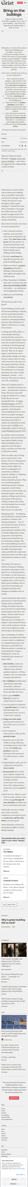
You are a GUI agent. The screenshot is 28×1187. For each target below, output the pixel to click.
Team (2, 1131)
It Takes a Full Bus (8, 1057)
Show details (19, 1174)
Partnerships (4, 1137)
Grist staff (3, 134)
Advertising (4, 1156)
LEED (16, 425)
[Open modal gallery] (14, 178)
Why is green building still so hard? (13, 921)
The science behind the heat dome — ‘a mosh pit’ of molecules (12, 976)
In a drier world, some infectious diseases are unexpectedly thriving (10, 1047)
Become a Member (6, 1154)
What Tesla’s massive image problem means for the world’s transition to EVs (13, 1001)
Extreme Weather (5, 1117)
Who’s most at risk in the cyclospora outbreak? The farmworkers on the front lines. (13, 1067)
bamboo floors (12, 745)
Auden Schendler (5, 926)
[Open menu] (25, 3)
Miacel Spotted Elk (6, 969)
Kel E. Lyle (4, 1060)
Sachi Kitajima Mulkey (7, 1052)
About (3, 1129)
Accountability (5, 1115)
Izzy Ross (3, 994)
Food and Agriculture (6, 1119)
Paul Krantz (4, 1006)
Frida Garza (4, 1072)
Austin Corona (8, 1039)
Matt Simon (4, 981)
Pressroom (4, 1140)
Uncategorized (23, 142)
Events (3, 1152)
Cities (13, 926)
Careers (3, 1135)
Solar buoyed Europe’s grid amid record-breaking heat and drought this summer (13, 1033)
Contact (3, 1133)
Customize (13, 1183)
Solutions (3, 1113)
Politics (3, 1110)
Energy (3, 1108)
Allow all (14, 1179)
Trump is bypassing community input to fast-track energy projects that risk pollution (13, 989)
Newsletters (4, 1149)
